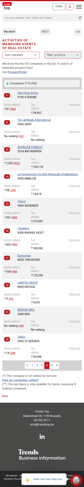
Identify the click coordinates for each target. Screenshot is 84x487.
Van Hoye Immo (28, 93)
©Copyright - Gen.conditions (20, 475)
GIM (21, 326)
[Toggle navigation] (78, 6)
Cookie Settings (68, 478)
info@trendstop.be (42, 424)
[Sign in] (70, 6)
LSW (13, 190)
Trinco (22, 201)
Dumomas (24, 255)
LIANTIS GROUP (28, 282)
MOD (17, 163)
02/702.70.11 (42, 420)
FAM (13, 109)
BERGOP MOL (26, 310)
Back (5, 395)
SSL (11, 298)
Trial (59, 6)
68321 (45, 31)
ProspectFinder (17, 72)
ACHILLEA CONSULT (30, 147)
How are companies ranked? (20, 380)
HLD (21, 136)
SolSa (21, 337)
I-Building (23, 228)
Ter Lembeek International (34, 120)
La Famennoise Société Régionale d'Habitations (48, 174)
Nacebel (9, 31)
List (78, 31)
